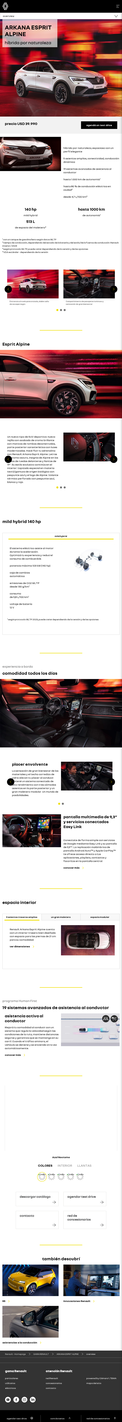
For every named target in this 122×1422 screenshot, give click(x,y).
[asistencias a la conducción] (30, 1321)
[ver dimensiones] (88, 940)
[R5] (30, 1280)
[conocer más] (31, 830)
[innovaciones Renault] (91, 1280)
